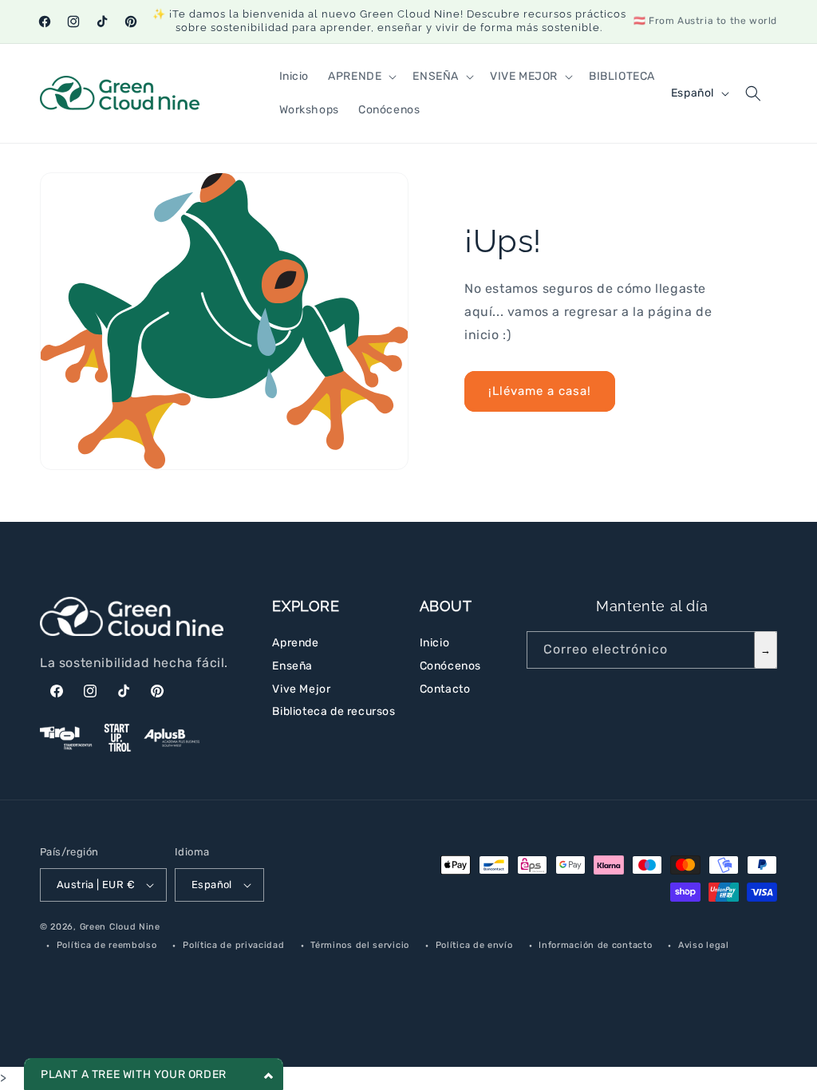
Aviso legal (703, 945)
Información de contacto (595, 945)
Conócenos (450, 666)
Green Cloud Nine (120, 927)
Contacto (445, 689)
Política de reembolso (107, 945)
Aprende (295, 643)
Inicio (435, 643)
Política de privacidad (233, 945)
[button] (360, 76)
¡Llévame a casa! (539, 391)
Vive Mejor (301, 689)
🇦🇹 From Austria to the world (705, 20)
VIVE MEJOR (524, 76)
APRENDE (354, 76)
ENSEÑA (435, 76)
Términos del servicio (359, 945)
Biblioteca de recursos (333, 711)
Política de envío (474, 945)
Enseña (292, 666)
